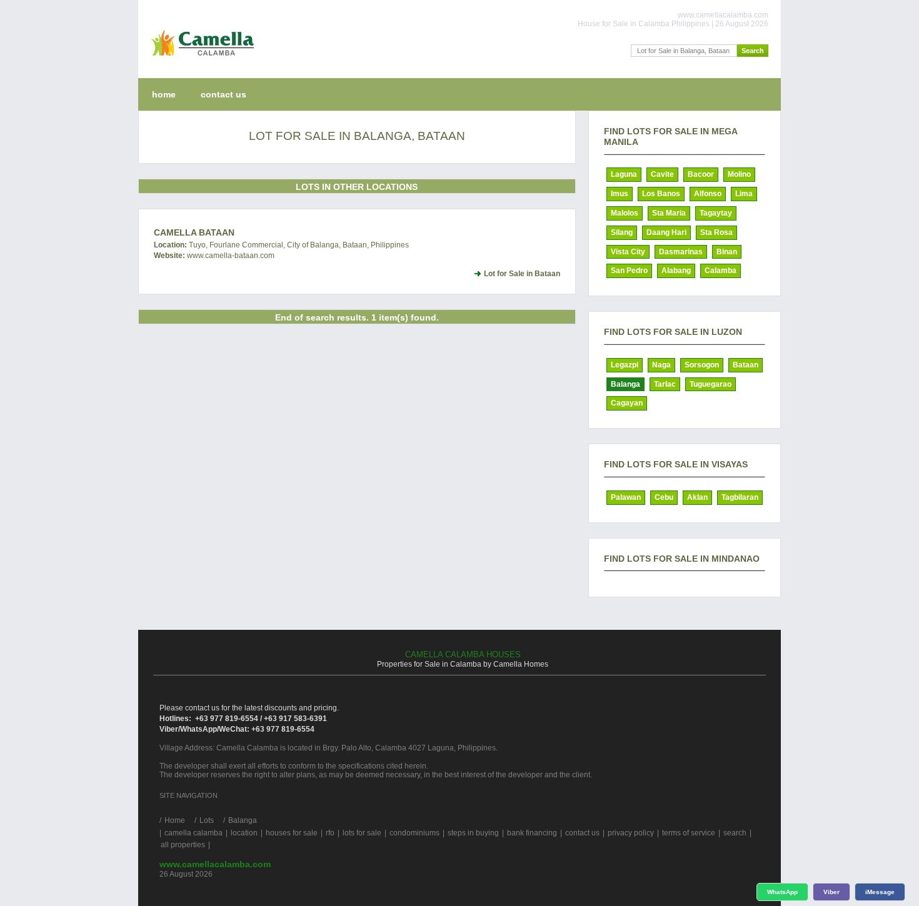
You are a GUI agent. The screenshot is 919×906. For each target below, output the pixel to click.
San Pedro (629, 270)
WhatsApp (782, 892)
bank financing (532, 833)
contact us (223, 94)
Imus (619, 193)
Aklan (697, 497)
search (734, 833)
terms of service (688, 833)
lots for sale (362, 833)
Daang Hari (666, 232)
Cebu (664, 497)
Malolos (624, 213)
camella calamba (193, 833)
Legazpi (624, 365)
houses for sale (292, 833)
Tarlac (665, 384)
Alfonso (707, 193)
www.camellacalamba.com (215, 864)
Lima (744, 193)
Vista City (628, 251)
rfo (330, 833)
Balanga (625, 384)
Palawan (626, 497)
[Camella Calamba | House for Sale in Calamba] (199, 58)
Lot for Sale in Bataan (522, 273)
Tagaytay (716, 213)
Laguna (624, 174)
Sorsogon (702, 365)
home (164, 94)
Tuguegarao (710, 384)
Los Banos (661, 193)
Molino (739, 174)
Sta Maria (669, 213)
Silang (622, 232)
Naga (661, 365)
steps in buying (473, 833)
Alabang (676, 270)
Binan (726, 251)
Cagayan (627, 403)
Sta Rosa (716, 232)
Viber (831, 892)
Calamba (720, 270)
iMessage (880, 892)
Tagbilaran (739, 497)
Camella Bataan (194, 232)
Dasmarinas (681, 251)
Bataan (745, 365)
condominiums (414, 833)
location (244, 833)
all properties (183, 844)
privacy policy (631, 833)
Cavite (662, 174)
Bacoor (701, 174)
